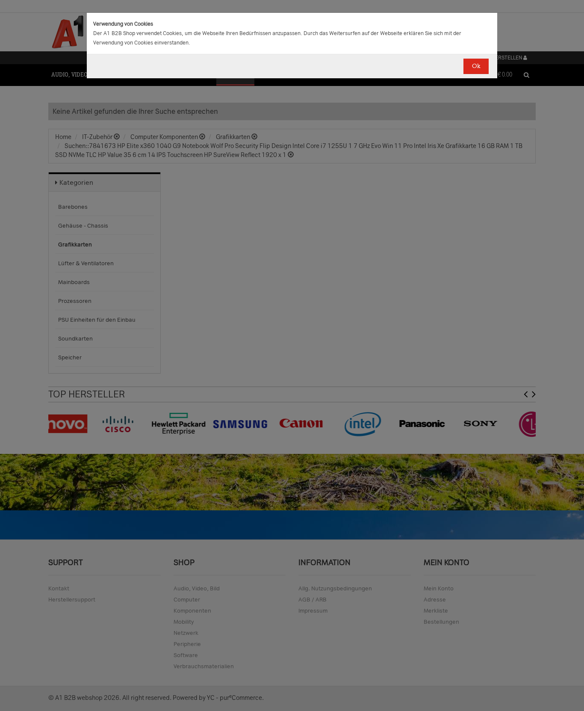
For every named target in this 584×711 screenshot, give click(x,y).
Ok (476, 66)
